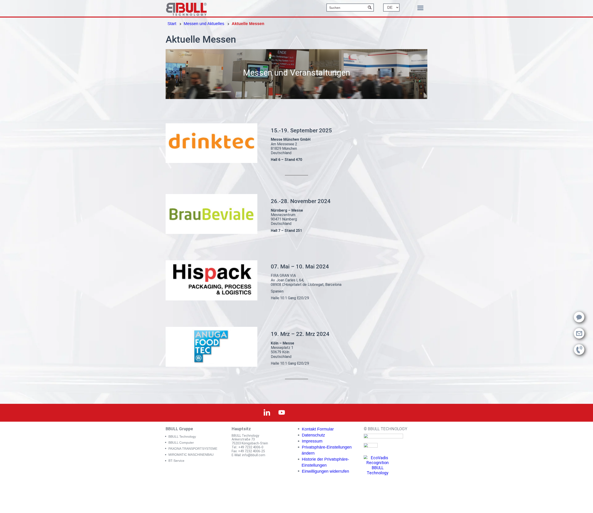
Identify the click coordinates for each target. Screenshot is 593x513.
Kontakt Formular (318, 429)
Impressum (312, 441)
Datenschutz (313, 435)
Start (171, 23)
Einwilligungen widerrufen (325, 471)
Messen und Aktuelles (204, 23)
